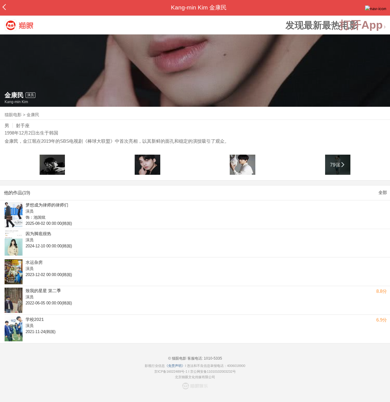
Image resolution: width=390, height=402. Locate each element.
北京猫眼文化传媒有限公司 (195, 377)
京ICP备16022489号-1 (170, 371)
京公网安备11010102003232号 (213, 371)
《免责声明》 (175, 366)
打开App (361, 25)
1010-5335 (212, 358)
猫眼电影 (13, 114)
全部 (382, 192)
